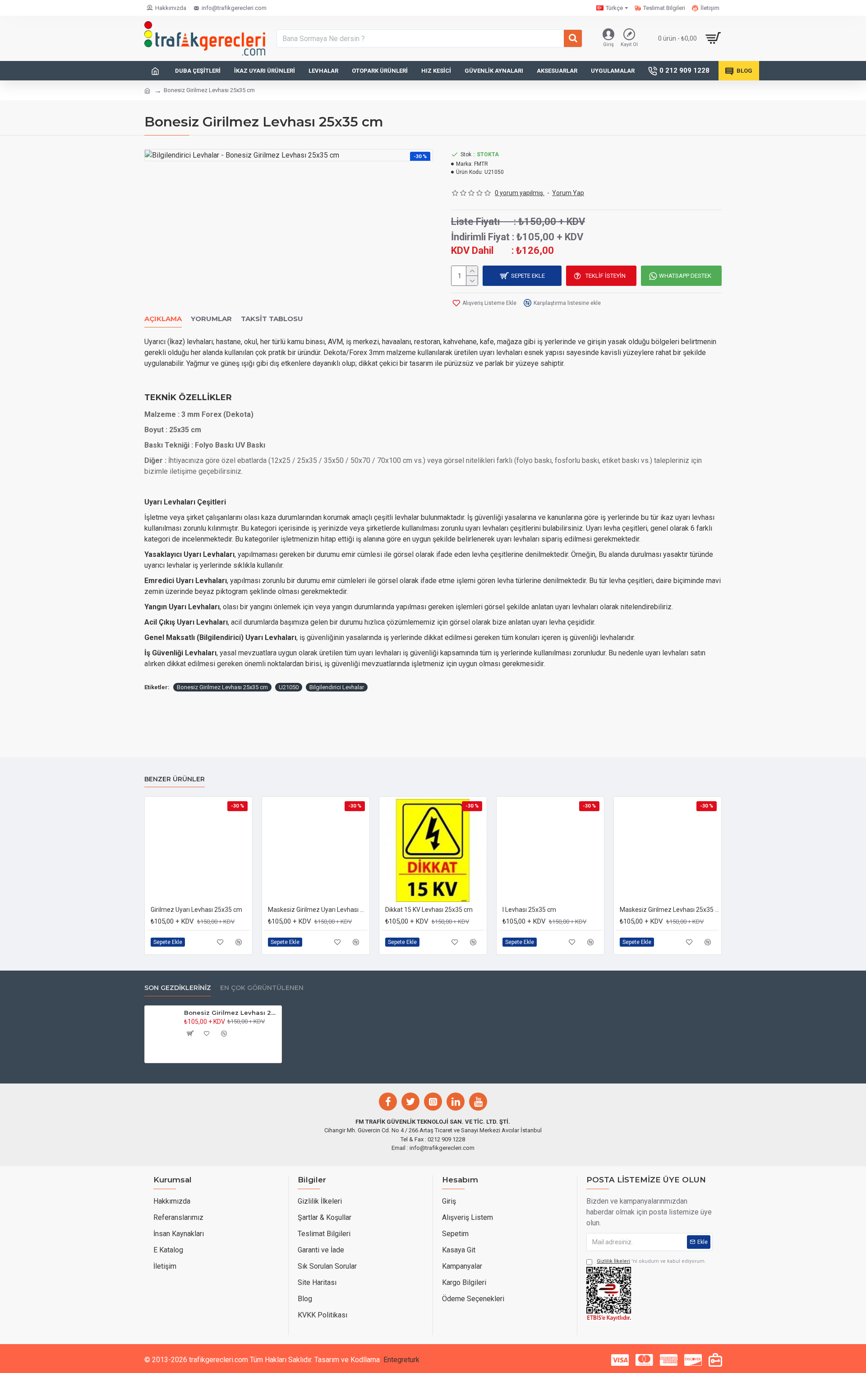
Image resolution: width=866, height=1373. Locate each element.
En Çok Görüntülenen (262, 988)
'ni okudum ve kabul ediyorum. (651, 1261)
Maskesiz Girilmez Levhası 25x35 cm (669, 909)
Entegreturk (401, 1359)
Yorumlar (211, 319)
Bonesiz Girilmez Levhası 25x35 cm (222, 687)
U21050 (289, 687)
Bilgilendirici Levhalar (336, 687)
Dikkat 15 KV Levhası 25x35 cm (429, 909)
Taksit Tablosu (272, 319)
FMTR (481, 164)
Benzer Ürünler (174, 779)
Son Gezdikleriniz (177, 988)
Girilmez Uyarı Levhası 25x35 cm (196, 909)
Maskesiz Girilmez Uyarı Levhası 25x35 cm (317, 909)
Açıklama (163, 319)
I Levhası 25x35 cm (529, 909)
